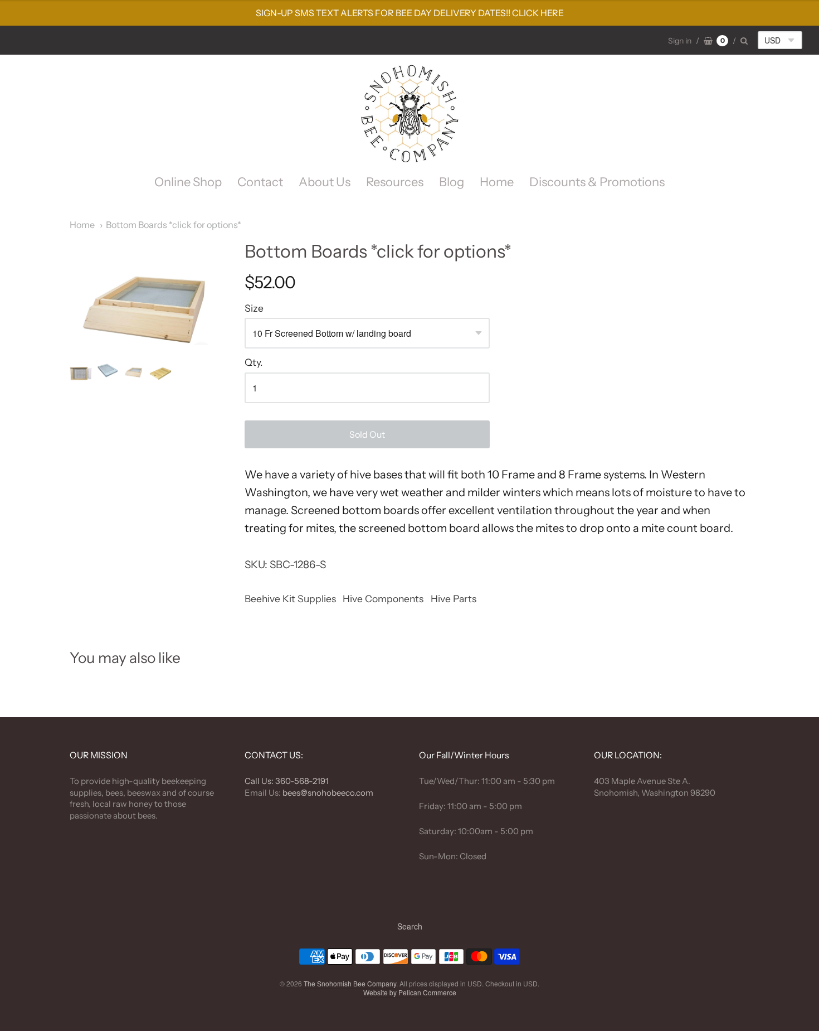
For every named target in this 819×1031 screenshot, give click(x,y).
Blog (451, 182)
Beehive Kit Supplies (290, 598)
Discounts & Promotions (597, 182)
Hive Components (383, 598)
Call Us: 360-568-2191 (287, 781)
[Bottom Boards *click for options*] (81, 373)
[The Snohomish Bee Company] (409, 114)
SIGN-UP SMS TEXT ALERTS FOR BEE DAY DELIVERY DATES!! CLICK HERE (410, 12)
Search (409, 926)
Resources (394, 182)
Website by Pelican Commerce (409, 992)
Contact (260, 182)
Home (497, 182)
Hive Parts (453, 598)
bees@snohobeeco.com (327, 792)
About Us (324, 182)
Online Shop (188, 182)
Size (254, 308)
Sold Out (367, 434)
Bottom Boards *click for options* (173, 224)
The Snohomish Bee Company (350, 983)
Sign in (679, 41)
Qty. (253, 362)
